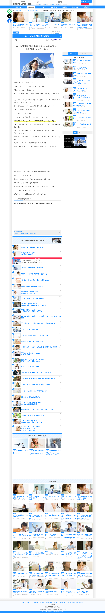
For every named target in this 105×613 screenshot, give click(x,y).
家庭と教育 (18, 10)
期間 (53, 4)
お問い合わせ (79, 602)
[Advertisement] (37, 159)
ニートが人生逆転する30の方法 (32, 10)
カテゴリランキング (73, 53)
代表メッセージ (26, 602)
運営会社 (72, 602)
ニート (23, 10)
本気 (59, 4)
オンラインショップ (63, 602)
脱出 (46, 4)
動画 (75, 132)
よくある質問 (34, 602)
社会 (65, 4)
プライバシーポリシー (51, 602)
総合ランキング (83, 53)
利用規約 (42, 602)
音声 (80, 132)
